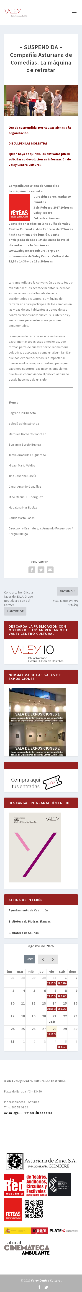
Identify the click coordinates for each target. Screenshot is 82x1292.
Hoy (30, 959)
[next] (53, 959)
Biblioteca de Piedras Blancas (30, 921)
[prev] (43, 959)
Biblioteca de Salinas (24, 933)
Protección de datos (37, 1113)
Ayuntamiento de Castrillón (28, 910)
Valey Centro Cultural (46, 1280)
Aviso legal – (13, 1113)
